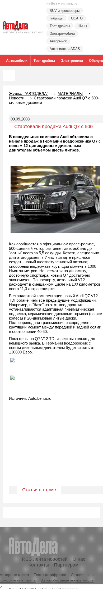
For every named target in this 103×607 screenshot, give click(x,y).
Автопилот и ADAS (65, 49)
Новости (16, 98)
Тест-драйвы (60, 26)
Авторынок (58, 41)
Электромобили (62, 34)
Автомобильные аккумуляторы (67, 580)
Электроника (72, 61)
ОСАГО (77, 18)
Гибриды (56, 18)
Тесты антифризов (50, 575)
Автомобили (16, 61)
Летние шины (82, 575)
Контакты (39, 565)
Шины (82, 26)
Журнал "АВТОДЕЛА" (28, 93)
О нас (79, 559)
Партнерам (66, 565)
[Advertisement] (51, 449)
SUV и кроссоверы (64, 11)
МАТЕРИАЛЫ (70, 93)
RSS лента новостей (45, 559)
